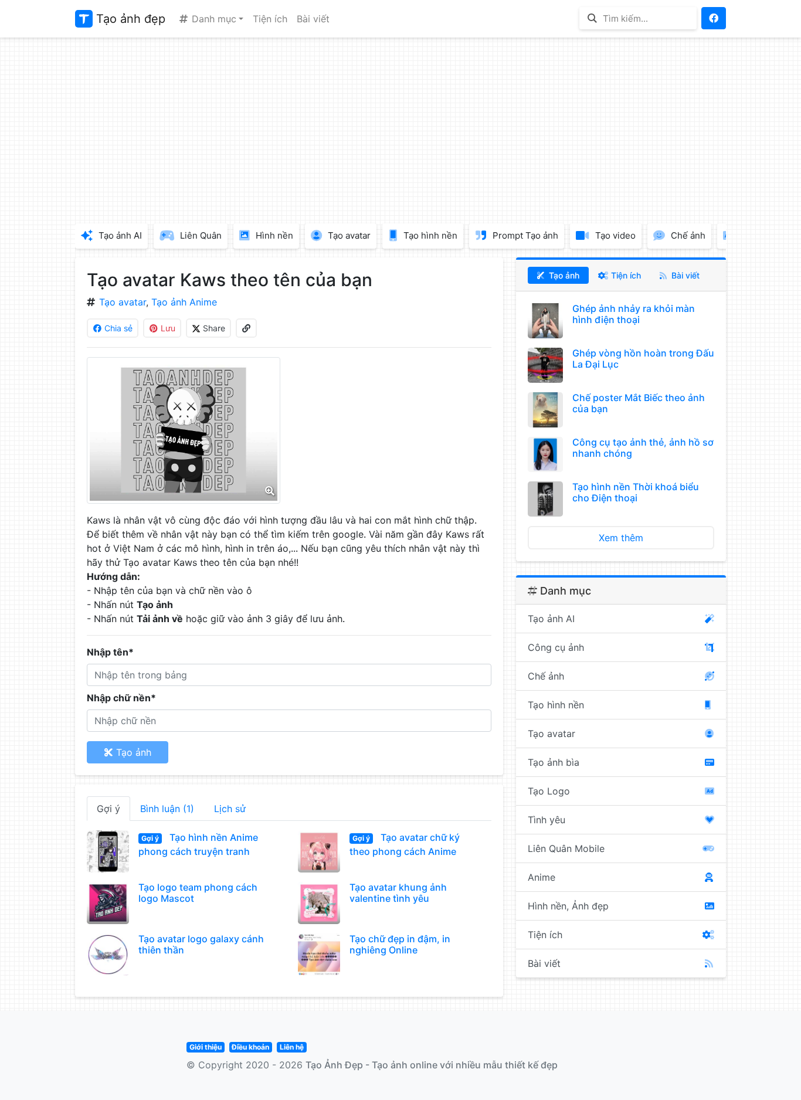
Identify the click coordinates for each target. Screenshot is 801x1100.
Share (213, 328)
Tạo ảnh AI (551, 618)
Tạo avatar (122, 302)
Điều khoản (250, 1047)
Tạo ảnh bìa (553, 762)
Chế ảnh (546, 676)
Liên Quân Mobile (566, 848)
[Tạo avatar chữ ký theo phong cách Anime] (319, 851)
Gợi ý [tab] (108, 808)
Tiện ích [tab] (625, 275)
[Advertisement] (400, 129)
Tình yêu (546, 820)
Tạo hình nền (556, 705)
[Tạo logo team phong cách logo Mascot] (108, 903)
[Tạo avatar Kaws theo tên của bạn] (183, 430)
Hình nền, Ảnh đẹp (568, 906)
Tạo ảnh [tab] (563, 275)
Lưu (166, 328)
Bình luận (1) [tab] (167, 808)
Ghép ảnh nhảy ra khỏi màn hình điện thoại (633, 314)
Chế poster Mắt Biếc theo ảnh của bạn (638, 403)
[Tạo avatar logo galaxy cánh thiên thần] (108, 954)
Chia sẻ (117, 328)
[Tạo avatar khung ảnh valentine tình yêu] (319, 903)
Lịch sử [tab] (230, 808)
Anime (541, 877)
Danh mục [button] (212, 19)
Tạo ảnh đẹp (129, 19)
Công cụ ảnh (556, 647)
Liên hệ (292, 1047)
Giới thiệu (205, 1047)
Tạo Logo (549, 791)
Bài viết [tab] (684, 275)
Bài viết (313, 19)
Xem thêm (621, 538)
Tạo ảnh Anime (184, 302)
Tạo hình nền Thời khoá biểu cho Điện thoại (635, 492)
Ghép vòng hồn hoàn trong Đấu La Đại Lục (643, 358)
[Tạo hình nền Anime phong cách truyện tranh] (108, 851)
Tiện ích (270, 19)
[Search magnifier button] (592, 18)
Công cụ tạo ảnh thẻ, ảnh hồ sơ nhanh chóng (643, 447)
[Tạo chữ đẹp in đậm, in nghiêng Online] (319, 954)
